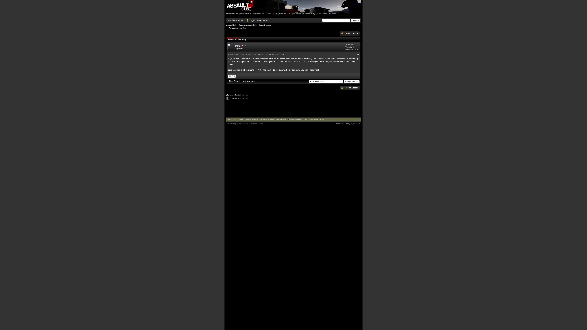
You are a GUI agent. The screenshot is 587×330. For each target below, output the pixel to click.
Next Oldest (234, 81)
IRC (290, 13)
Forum (282, 13)
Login (252, 20)
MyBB (239, 124)
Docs (268, 13)
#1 (358, 54)
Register (261, 20)
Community (309, 13)
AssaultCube (252, 25)
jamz (282, 54)
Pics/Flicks (258, 13)
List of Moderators (296, 119)
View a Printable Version (239, 95)
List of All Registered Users (314, 119)
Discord (297, 13)
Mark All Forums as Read (248, 119)
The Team (322, 13)
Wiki (275, 13)
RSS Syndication (281, 119)
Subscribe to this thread (238, 98)
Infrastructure (265, 25)
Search (332, 13)
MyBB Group (257, 124)
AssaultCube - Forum (235, 25)
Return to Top (233, 119)
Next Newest (247, 81)
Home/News (232, 13)
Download (245, 13)
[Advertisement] (293, 109)
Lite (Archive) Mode (267, 119)
